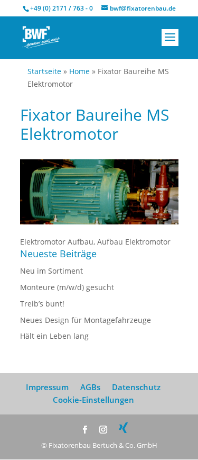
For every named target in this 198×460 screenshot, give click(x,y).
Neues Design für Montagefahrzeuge (85, 320)
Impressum (47, 387)
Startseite (44, 71)
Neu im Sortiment (51, 271)
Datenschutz (136, 387)
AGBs (90, 387)
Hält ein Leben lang (54, 336)
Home (79, 71)
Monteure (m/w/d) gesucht (67, 287)
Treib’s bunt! (42, 304)
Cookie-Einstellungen (93, 399)
